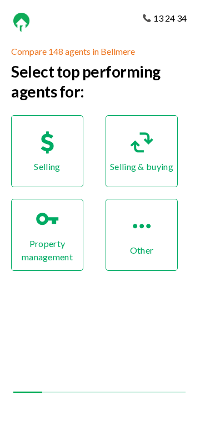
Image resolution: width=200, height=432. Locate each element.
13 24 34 (170, 18)
